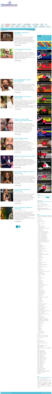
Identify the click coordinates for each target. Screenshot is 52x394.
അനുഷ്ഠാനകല (49, 382)
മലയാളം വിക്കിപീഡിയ (41, 312)
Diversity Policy (39, 220)
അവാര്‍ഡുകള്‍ (24, 210)
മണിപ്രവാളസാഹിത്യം (41, 304)
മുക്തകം (39, 325)
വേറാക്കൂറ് (39, 210)
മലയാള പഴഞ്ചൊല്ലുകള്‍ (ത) (42, 236)
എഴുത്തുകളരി (40, 249)
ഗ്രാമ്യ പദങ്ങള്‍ (40, 259)
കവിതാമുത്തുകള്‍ (40, 253)
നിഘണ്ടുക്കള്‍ (40, 280)
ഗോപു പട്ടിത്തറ (48, 383)
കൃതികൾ (13, 24)
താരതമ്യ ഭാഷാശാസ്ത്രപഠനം (42, 266)
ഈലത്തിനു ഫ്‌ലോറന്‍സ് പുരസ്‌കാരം (21, 33)
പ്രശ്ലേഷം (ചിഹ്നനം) (41, 293)
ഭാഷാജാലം (35, 26)
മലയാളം (29, 26)
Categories (40, 39)
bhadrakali (38, 379)
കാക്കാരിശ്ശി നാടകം (40, 346)
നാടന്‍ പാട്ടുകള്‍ (35, 24)
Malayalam (39, 244)
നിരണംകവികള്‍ (40, 282)
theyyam (39, 382)
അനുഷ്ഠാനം (45, 382)
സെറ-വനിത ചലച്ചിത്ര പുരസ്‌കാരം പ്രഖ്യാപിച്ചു (24, 172)
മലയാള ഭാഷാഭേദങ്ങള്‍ (41, 309)
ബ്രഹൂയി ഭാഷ (40, 298)
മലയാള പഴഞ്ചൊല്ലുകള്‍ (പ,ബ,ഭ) (43, 238)
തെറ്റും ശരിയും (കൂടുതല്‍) (41, 357)
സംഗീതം (41, 24)
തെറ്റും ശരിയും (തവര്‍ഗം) (41, 360)
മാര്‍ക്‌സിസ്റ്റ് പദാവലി (40, 372)
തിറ (40, 384)
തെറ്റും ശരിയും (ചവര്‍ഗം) (41, 358)
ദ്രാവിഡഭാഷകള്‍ (40, 272)
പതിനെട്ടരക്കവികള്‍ (41, 230)
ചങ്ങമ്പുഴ (38, 384)
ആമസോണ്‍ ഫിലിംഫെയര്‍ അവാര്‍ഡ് (25, 156)
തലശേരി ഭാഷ (40, 265)
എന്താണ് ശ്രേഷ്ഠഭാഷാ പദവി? (42, 345)
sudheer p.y (46, 380)
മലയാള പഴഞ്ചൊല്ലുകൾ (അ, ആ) (43, 241)
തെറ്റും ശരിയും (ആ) (40, 350)
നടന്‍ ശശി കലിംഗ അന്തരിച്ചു (22, 49)
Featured (22, 35)
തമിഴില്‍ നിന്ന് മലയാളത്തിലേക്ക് (42, 264)
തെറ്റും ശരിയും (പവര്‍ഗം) (41, 362)
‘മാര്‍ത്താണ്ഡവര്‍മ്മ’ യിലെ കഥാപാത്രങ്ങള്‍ (44, 216)
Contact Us (48, 26)
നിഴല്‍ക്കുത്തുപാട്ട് (40, 283)
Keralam (23, 174)
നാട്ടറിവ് (39, 275)
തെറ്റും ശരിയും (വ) (40, 367)
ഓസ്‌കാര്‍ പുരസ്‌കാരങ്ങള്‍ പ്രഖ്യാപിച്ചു (22, 190)
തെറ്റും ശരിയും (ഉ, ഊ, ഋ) (41, 352)
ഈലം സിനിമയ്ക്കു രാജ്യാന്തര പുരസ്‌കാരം (23, 208)
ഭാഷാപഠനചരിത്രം (41, 301)
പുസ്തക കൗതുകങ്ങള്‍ (41, 289)
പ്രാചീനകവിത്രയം (41, 294)
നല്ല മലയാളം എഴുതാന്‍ (41, 274)
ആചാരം (41, 383)
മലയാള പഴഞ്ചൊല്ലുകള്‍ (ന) (42, 237)
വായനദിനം (39, 329)
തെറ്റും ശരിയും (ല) (40, 366)
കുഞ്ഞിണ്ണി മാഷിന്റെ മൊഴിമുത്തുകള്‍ (43, 254)
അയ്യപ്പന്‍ (38, 383)
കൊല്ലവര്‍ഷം (40, 255)
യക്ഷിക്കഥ (39, 373)
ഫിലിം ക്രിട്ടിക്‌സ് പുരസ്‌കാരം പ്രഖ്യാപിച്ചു (22, 97)
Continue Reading (18, 45)
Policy (38, 339)
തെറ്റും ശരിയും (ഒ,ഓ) (40, 355)
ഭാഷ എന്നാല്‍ (40, 299)
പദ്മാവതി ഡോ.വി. (40, 202)
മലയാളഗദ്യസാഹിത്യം (41, 316)
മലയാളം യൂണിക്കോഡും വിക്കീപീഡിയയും (44, 310)
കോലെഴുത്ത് (40, 256)
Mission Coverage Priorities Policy (42, 335)
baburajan (47, 378)
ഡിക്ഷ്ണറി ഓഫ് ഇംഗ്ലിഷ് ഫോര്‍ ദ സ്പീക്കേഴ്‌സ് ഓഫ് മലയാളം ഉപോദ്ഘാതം (44, 209)
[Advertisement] (32, 15)
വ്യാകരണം (17, 26)
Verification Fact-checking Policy (42, 342)
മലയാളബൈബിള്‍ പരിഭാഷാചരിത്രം (43, 320)
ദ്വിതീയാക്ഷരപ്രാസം (41, 273)
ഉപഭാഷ (38, 344)
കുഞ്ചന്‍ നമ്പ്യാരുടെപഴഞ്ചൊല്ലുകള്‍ (44, 347)
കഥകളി (43, 383)
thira (42, 382)
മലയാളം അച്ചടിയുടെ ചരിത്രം (42, 307)
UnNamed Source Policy (41, 341)
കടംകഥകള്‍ (23, 26)
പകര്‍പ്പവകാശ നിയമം (41, 285)
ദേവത (46, 384)
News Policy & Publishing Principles (42, 336)
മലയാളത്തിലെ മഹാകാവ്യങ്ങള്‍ (42, 318)
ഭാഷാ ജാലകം (41, 26)
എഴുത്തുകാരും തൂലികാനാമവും (42, 250)
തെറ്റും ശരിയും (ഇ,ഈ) (41, 351)
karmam (50, 379)
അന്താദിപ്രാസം (40, 247)
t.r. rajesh (49, 380)
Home (2, 24)
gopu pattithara (43, 379)
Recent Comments (41, 37)
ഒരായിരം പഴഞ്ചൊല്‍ (41, 223)
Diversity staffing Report (41, 221)
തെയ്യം (43, 384)
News (46, 24)
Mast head (39, 334)
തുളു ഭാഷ (39, 267)
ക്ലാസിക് (19, 24)
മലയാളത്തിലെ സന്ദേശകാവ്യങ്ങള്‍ (43, 319)
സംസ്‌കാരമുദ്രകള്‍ (27, 24)
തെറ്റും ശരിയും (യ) (40, 363)
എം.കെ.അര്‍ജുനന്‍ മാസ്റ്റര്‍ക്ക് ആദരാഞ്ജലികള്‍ (22, 80)
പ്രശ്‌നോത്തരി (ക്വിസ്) (41, 292)
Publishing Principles (40, 340)
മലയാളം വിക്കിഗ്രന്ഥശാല (42, 311)
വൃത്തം (12, 26)
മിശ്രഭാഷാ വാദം (40, 322)
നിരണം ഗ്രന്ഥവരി (40, 281)
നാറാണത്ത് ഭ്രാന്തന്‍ (41, 277)
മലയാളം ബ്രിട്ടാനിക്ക (41, 308)
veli (43, 382)
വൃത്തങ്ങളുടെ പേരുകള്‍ (41, 331)
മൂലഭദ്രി (39, 327)
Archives (47, 37)
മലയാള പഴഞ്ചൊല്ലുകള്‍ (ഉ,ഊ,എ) (43, 232)
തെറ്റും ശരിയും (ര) (40, 364)
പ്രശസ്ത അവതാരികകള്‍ (41, 291)
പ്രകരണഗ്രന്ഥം (40, 290)
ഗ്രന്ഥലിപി (39, 258)
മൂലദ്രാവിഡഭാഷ (40, 326)
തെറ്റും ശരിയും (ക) (40, 356)
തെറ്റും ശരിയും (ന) (40, 361)
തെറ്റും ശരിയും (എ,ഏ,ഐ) (41, 353)
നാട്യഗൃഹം (40, 276)
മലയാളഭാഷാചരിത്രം (41, 321)
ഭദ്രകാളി (48, 384)
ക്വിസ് (2, 26)
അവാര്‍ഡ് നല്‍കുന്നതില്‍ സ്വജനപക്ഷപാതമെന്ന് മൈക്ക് (23, 119)
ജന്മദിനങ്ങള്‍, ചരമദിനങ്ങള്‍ (42, 262)
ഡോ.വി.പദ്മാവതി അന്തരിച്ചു (42, 204)
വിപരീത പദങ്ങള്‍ (40, 330)
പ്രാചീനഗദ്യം (40, 295)
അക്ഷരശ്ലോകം (40, 245)
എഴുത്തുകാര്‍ (7, 24)
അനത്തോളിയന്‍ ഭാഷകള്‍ (41, 246)
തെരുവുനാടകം (40, 268)
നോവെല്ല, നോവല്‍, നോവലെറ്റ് (42, 284)
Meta (44, 39)
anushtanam (44, 378)
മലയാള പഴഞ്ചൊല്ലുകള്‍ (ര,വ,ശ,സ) (43, 240)
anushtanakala (41, 378)
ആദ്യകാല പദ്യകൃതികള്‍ (42, 248)
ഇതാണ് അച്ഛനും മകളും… (21, 138)
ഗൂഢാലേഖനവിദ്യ (40, 257)
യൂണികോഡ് (40, 328)
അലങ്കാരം (7, 26)
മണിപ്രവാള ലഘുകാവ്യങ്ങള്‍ (42, 303)
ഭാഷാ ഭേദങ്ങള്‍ (40, 300)
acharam (38, 378)
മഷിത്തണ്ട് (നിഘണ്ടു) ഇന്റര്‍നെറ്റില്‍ (43, 370)
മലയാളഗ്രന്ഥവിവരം (41, 317)
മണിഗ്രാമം (39, 302)
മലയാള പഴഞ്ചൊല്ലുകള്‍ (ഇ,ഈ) (43, 231)
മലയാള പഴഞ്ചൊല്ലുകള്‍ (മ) (42, 239)
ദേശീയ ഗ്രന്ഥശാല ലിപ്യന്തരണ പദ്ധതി (44, 271)
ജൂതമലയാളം (40, 263)
